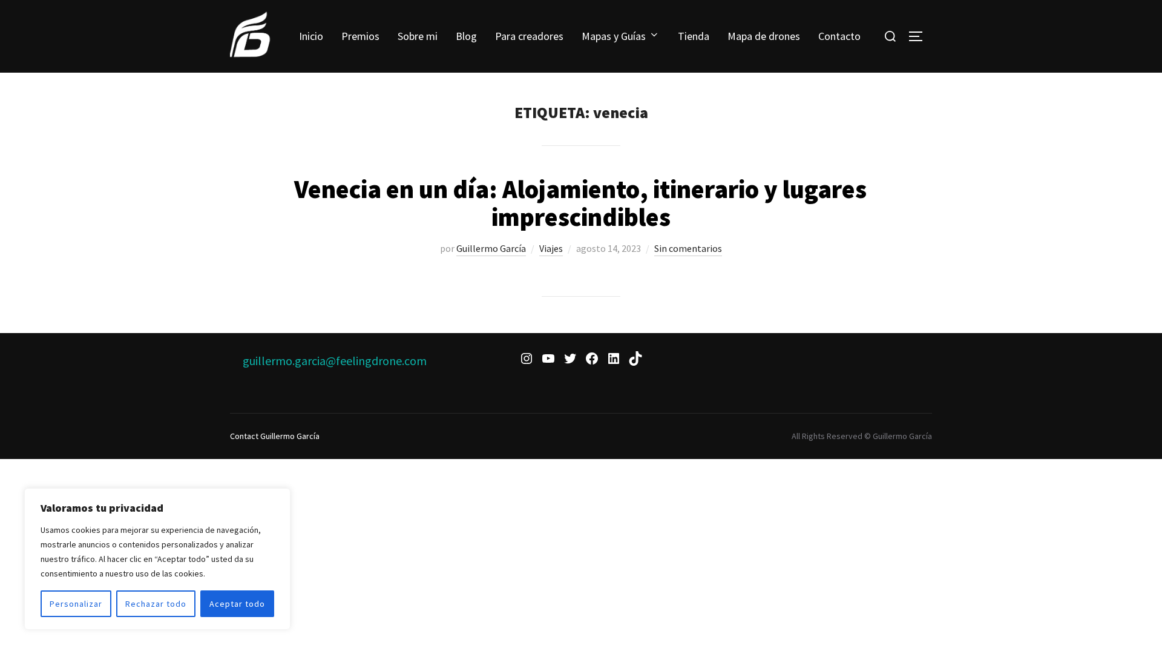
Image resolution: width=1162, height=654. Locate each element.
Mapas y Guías (614, 36)
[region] (157, 559)
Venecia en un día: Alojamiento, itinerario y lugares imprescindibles (580, 203)
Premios (360, 36)
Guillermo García (491, 248)
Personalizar (76, 603)
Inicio (311, 36)
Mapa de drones (763, 36)
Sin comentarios (688, 248)
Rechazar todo (155, 603)
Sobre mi (418, 36)
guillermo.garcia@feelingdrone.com (335, 360)
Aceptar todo (237, 603)
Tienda (693, 36)
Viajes (551, 248)
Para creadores (529, 36)
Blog (466, 36)
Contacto (839, 36)
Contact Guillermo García (275, 436)
